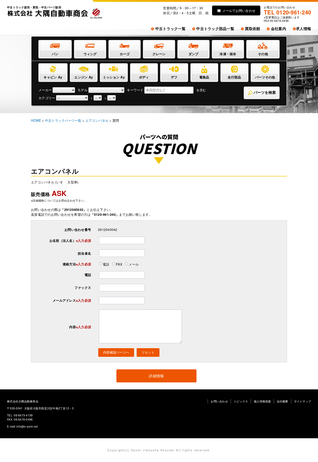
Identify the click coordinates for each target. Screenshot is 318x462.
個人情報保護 (262, 401)
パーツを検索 (264, 92)
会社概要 (282, 401)
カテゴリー (46, 97)
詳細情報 (156, 375)
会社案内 (278, 28)
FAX (119, 264)
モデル (83, 90)
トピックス (241, 401)
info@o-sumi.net (27, 426)
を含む (201, 90)
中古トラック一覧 (170, 28)
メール (134, 264)
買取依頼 (252, 28)
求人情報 (303, 28)
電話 (106, 264)
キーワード (135, 90)
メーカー (45, 90)
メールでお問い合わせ (238, 10)
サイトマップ (302, 401)
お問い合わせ (219, 401)
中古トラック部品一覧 (214, 28)
